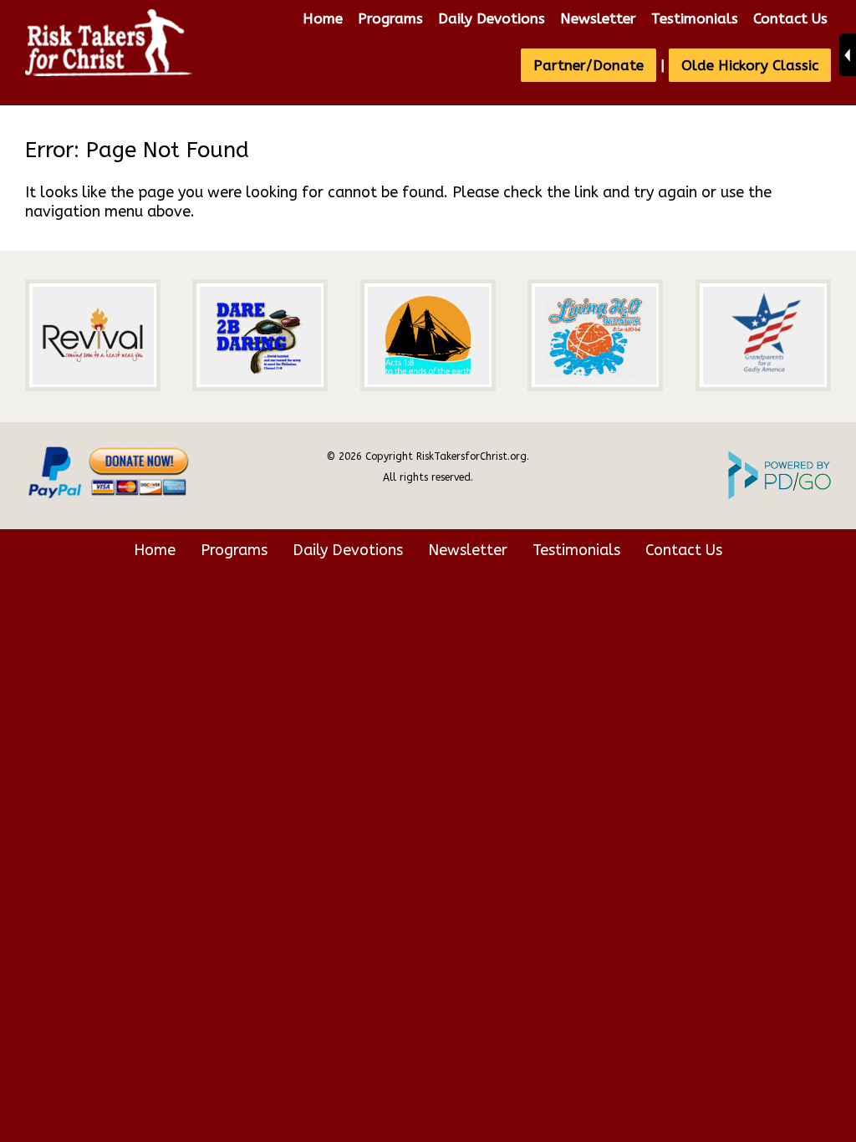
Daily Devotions (491, 18)
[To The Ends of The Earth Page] (428, 335)
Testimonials (694, 18)
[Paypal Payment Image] (108, 501)
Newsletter (598, 18)
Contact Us (790, 18)
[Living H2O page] (595, 335)
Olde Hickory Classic (749, 65)
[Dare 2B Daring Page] (260, 335)
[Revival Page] (92, 335)
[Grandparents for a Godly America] (763, 335)
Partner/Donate (588, 65)
